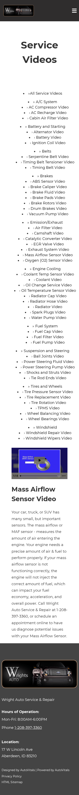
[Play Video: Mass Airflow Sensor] (39, 460)
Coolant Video (49, 280)
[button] (39, 752)
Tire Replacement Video (49, 397)
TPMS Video (49, 408)
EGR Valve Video (48, 244)
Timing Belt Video (48, 167)
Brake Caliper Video (48, 187)
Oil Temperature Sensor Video (48, 290)
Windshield (46, 427)
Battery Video (48, 137)
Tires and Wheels (46, 386)
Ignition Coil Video (48, 143)
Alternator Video (49, 132)
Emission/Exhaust (46, 222)
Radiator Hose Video (48, 301)
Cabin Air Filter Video (48, 118)
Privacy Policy (12, 776)
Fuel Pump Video (49, 342)
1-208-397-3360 (28, 727)
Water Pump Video (48, 318)
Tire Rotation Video (48, 403)
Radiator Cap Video (48, 296)
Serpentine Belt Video (49, 157)
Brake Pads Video (48, 198)
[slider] (39, 476)
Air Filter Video (48, 228)
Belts (46, 151)
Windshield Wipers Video (49, 438)
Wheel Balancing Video (48, 413)
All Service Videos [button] (46, 93)
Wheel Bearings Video (48, 419)
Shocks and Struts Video (49, 372)
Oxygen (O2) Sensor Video (48, 260)
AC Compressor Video (49, 107)
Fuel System (46, 326)
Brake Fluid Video (48, 192)
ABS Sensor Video (48, 181)
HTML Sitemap (12, 782)
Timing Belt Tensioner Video (48, 162)
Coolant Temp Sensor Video (48, 274)
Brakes (46, 176)
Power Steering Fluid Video (49, 362)
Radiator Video (48, 307)
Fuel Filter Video (49, 337)
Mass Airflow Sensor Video (49, 255)
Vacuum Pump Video (48, 214)
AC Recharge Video (48, 113)
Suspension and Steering (46, 351)
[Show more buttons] (63, 476)
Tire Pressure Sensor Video (48, 392)
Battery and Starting (46, 126)
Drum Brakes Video (49, 208)
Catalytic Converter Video (48, 239)
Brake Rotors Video (48, 203)
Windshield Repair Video (48, 433)
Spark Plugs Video (48, 312)
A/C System (46, 102)
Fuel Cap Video (49, 331)
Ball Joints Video (48, 356)
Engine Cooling (47, 269)
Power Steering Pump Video (49, 367)
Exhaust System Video (48, 249)
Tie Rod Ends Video (48, 378)
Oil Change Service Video (49, 285)
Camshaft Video (48, 233)
